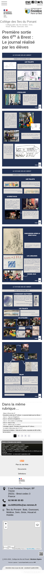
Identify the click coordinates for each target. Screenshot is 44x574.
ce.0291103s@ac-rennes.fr (22, 505)
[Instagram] (35, 2)
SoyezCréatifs (25, 562)
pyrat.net (15, 562)
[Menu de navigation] (4, 3)
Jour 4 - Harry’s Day (9, 422)
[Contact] (38, 2)
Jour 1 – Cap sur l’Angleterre (11, 417)
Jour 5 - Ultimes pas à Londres (12, 424)
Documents (22, 469)
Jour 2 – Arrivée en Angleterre (11, 419)
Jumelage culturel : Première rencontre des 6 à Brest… (19, 426)
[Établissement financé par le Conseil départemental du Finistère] (33, 11)
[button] (41, 2)
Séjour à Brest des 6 (9, 413)
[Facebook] (32, 2)
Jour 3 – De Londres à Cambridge (12, 420)
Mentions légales (36, 559)
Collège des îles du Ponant (18, 23)
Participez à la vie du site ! (32, 572)
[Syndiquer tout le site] (22, 460)
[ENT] (28, 3)
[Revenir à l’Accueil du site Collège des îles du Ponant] (8, 13)
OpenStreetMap (31, 548)
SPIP (35, 562)
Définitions (22, 474)
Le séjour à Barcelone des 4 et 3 (12, 428)
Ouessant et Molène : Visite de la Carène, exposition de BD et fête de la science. (21, 431)
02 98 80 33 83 (15, 500)
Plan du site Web (22, 464)
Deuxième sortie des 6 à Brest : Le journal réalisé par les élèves (21, 415)
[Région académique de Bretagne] (22, 481)
